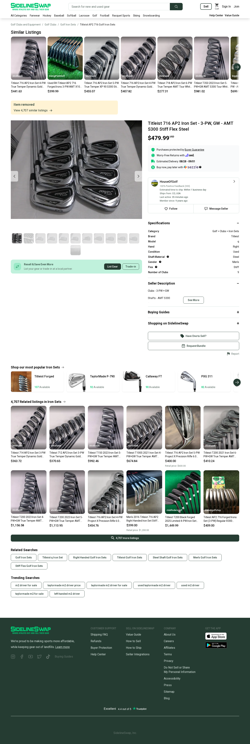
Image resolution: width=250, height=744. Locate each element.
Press (168, 685)
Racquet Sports (121, 15)
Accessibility (172, 678)
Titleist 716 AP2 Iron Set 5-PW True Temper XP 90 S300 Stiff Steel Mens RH (101, 85)
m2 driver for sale (26, 585)
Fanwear (35, 15)
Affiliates (169, 647)
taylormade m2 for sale (29, 593)
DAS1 (169, 445)
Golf (94, 15)
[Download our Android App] (222, 645)
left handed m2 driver (67, 593)
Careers (169, 641)
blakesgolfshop (213, 510)
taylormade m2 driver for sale (109, 585)
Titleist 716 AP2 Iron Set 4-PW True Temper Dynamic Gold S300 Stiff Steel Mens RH (138, 85)
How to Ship (133, 647)
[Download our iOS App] (219, 636)
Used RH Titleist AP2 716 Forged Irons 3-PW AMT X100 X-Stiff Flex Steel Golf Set (64, 85)
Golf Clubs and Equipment (26, 24)
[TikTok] (48, 657)
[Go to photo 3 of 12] (40, 238)
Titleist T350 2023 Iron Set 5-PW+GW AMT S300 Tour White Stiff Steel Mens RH (211, 85)
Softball (71, 15)
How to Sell (133, 641)
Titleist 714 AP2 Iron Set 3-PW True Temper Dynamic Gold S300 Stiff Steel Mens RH (28, 454)
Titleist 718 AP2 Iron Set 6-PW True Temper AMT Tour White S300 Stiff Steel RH (174, 85)
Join (236, 6)
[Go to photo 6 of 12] (75, 238)
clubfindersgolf (174, 510)
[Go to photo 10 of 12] (122, 238)
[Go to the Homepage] (31, 6)
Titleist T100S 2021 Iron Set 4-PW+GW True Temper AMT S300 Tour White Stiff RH (143, 454)
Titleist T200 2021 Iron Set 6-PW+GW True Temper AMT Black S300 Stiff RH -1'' (220, 454)
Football (104, 15)
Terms (168, 654)
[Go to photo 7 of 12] (87, 238)
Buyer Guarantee (194, 149)
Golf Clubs (50, 24)
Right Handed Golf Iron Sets (90, 557)
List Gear (112, 266)
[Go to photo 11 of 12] (134, 238)
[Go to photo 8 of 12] (99, 238)
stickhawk (17, 76)
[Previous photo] (14, 176)
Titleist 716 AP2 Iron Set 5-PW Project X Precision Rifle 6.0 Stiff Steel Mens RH (182, 454)
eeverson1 (133, 510)
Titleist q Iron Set (52, 557)
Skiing (136, 15)
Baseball (59, 15)
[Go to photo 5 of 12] (64, 238)
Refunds (96, 641)
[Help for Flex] (156, 266)
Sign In (226, 6)
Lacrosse (84, 15)
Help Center (216, 15)
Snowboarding (151, 15)
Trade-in (131, 266)
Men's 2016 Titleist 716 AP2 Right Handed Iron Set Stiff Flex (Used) (142, 519)
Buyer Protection (101, 647)
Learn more (62, 647)
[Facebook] (22, 657)
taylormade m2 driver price (64, 585)
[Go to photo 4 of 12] (52, 238)
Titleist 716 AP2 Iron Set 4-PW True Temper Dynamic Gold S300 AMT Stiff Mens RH (28, 85)
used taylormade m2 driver (154, 585)
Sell (206, 6)
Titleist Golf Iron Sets (129, 557)
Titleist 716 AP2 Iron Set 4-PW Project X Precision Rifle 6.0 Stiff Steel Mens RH (105, 519)
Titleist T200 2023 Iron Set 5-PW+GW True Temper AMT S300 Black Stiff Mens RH (66, 519)
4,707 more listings (127, 538)
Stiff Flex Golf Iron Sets (29, 565)
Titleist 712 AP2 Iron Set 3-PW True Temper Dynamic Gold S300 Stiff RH (66, 454)
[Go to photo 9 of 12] (111, 238)
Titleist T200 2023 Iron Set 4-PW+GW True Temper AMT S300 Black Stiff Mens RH (27, 519)
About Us (170, 634)
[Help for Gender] (160, 261)
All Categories (19, 15)
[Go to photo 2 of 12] (29, 238)
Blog (167, 698)
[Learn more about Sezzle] (192, 167)
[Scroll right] (237, 67)
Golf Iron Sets (68, 24)
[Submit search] (176, 6)
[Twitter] (39, 657)
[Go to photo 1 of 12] (17, 238)
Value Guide (232, 15)
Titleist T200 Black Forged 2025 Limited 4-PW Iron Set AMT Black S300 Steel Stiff (181, 519)
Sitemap (169, 691)
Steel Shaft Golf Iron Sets (168, 557)
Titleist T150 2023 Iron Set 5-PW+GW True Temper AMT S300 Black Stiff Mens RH (104, 454)
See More (193, 300)
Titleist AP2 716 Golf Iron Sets (97, 24)
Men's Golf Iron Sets (205, 557)
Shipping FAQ (99, 634)
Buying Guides (64, 656)
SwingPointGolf (57, 76)
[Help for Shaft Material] (167, 256)
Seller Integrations (138, 654)
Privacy (168, 661)
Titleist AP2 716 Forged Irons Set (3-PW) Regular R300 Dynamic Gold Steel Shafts (220, 519)
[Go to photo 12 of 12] (75, 250)
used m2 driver (190, 585)
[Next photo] (138, 176)
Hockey (47, 15)
